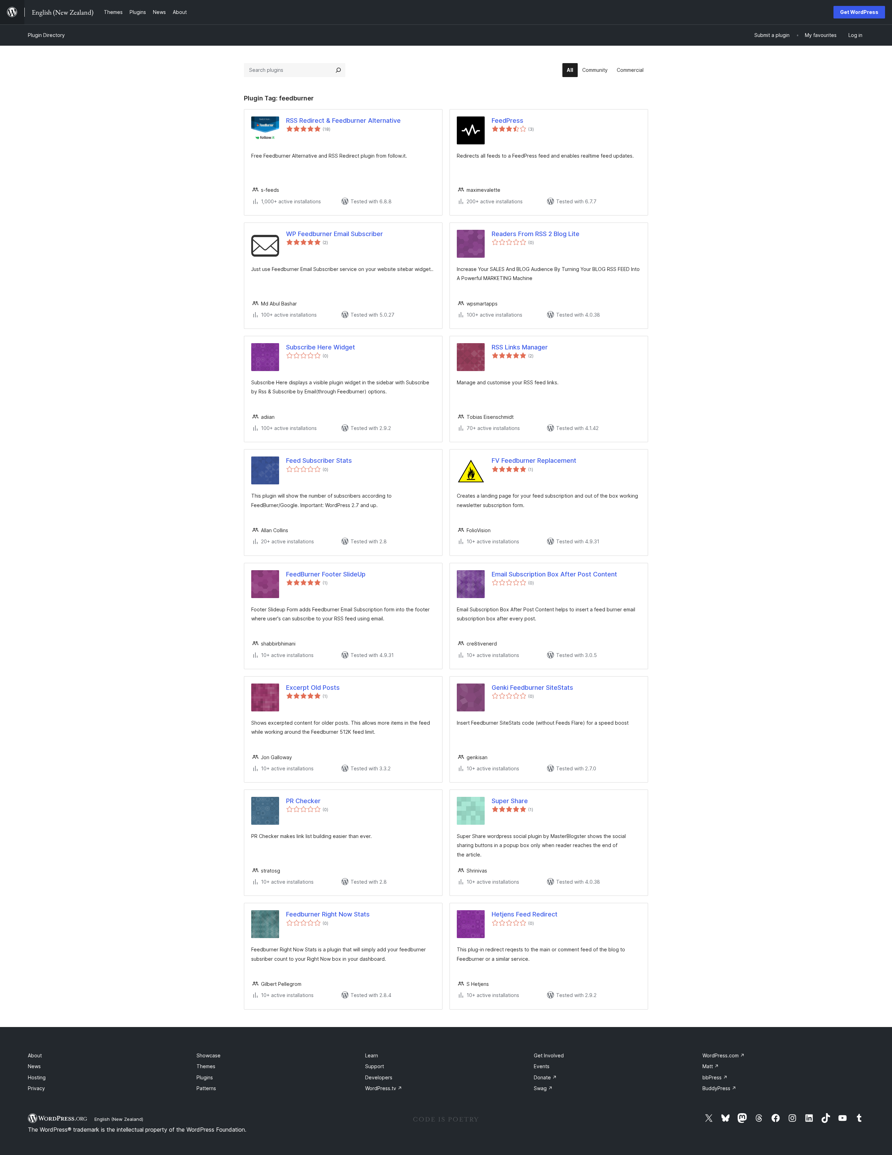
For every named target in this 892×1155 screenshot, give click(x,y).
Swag (543, 1088)
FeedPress (507, 120)
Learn (371, 1055)
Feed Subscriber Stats (319, 460)
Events (541, 1066)
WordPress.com (723, 1055)
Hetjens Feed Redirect (525, 914)
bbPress (715, 1077)
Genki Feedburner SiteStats (532, 687)
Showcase (209, 1055)
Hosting (37, 1077)
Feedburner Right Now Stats (328, 914)
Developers (378, 1077)
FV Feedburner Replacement (534, 460)
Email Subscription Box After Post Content (554, 574)
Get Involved (549, 1055)
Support (374, 1066)
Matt (710, 1066)
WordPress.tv (383, 1088)
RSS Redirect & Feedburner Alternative (343, 120)
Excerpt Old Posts (313, 687)
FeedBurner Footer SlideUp (326, 574)
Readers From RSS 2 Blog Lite (535, 233)
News (34, 1066)
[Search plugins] (338, 70)
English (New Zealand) (118, 1119)
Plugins (205, 1077)
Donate (545, 1077)
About (35, 1055)
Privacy (36, 1088)
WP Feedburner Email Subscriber (334, 233)
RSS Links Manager (520, 347)
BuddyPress (719, 1088)
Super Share (510, 801)
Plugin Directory (46, 35)
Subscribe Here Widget (320, 347)
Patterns (206, 1088)
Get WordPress (859, 12)
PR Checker (303, 801)
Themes (206, 1066)
